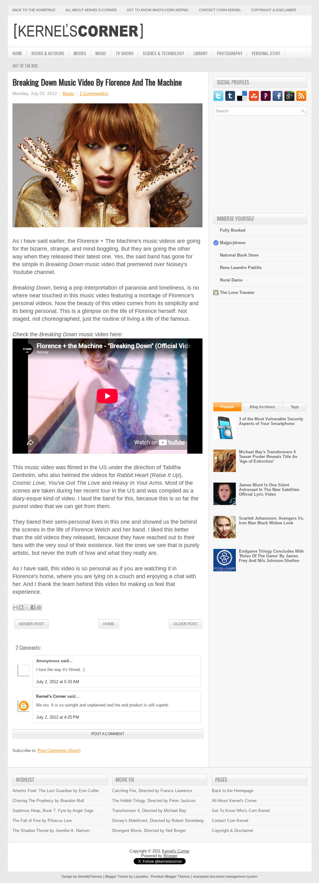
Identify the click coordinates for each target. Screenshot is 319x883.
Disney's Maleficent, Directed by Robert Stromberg (157, 820)
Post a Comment (107, 734)
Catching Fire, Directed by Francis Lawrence (152, 790)
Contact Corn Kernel (220, 10)
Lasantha (141, 876)
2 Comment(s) (94, 93)
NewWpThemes (90, 876)
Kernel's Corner (51, 696)
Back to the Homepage (33, 10)
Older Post (186, 624)
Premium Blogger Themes (170, 876)
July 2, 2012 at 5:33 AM (57, 681)
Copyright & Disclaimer (273, 10)
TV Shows (124, 53)
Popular (227, 407)
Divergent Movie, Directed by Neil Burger (149, 830)
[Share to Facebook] (33, 607)
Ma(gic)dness (232, 242)
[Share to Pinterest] (39, 607)
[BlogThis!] (21, 607)
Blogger (170, 855)
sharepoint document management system (225, 876)
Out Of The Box (25, 66)
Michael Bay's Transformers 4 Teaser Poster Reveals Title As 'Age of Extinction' (268, 457)
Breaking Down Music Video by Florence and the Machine (97, 82)
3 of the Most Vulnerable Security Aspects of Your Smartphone (271, 421)
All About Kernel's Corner (91, 10)
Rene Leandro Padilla (240, 267)
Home (17, 53)
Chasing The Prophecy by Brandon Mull (48, 800)
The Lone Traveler (237, 292)
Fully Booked (232, 230)
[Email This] (15, 607)
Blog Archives (262, 407)
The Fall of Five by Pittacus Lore (42, 820)
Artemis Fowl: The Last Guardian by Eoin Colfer (55, 790)
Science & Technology (163, 53)
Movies (80, 53)
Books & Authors (47, 53)
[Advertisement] (234, 31)
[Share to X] (27, 607)
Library (200, 53)
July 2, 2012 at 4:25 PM (57, 717)
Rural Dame (231, 280)
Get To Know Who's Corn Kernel (241, 810)
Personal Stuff (266, 53)
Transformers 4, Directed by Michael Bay (149, 810)
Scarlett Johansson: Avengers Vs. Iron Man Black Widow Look (271, 520)
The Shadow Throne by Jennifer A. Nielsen (50, 830)
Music (100, 53)
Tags (295, 407)
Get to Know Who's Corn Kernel (158, 10)
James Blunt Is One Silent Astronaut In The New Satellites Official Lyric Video (269, 490)
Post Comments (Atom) (59, 750)
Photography (229, 53)
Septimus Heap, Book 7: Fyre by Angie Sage (52, 810)
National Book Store (239, 255)
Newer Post (31, 624)
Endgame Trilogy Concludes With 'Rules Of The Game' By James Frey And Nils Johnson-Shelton (271, 556)
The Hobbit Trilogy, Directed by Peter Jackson (153, 800)
